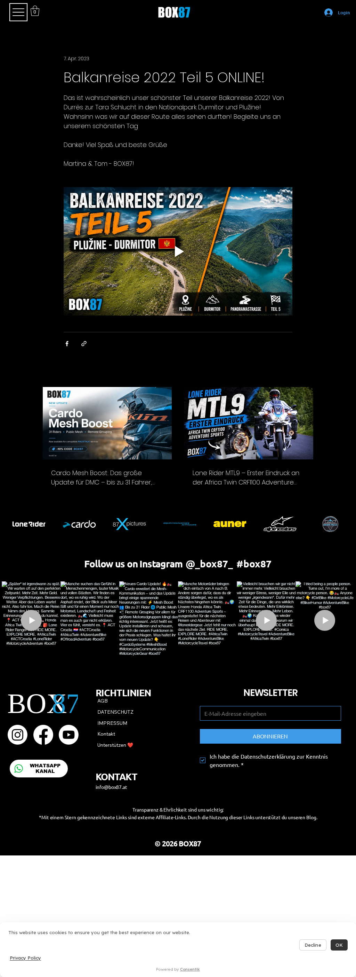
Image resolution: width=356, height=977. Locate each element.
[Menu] (18, 12)
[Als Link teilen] (84, 343)
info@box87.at (111, 787)
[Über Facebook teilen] (67, 343)
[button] (35, 11)
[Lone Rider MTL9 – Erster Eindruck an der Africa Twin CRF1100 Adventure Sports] (248, 423)
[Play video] (178, 251)
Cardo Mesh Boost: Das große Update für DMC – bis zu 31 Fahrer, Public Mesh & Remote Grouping (101, 477)
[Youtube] (69, 735)
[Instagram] (17, 735)
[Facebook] (43, 735)
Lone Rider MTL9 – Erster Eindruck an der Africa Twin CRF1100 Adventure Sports (246, 477)
